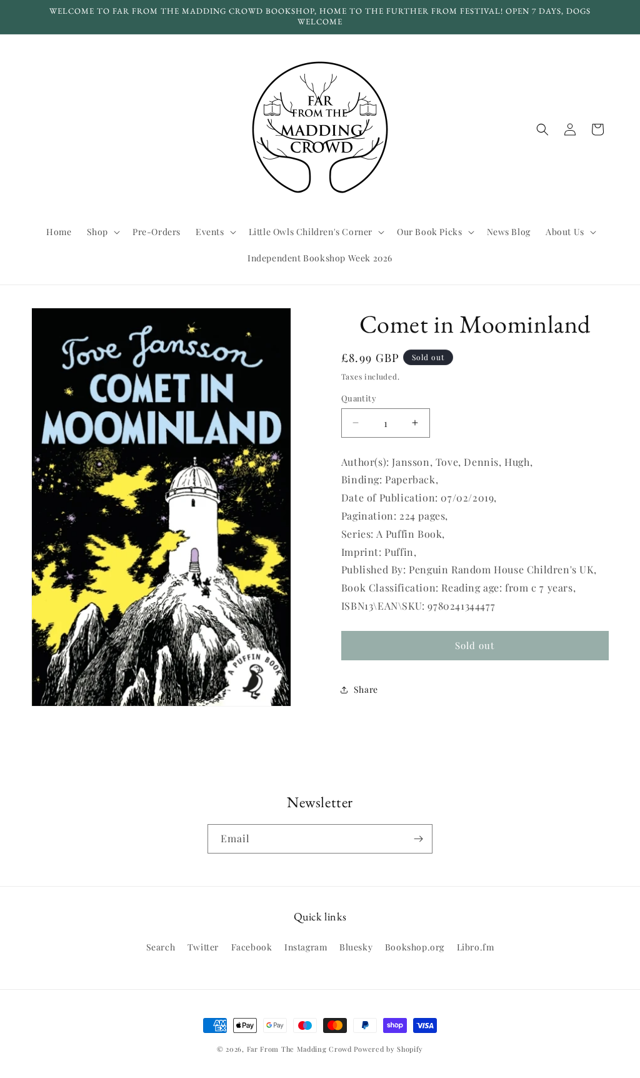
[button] (102, 232)
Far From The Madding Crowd (299, 1049)
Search (161, 947)
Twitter (203, 947)
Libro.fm (475, 947)
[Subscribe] (418, 839)
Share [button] (366, 689)
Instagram (305, 947)
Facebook (251, 947)
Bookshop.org (414, 947)
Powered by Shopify (388, 1049)
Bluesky (355, 947)
